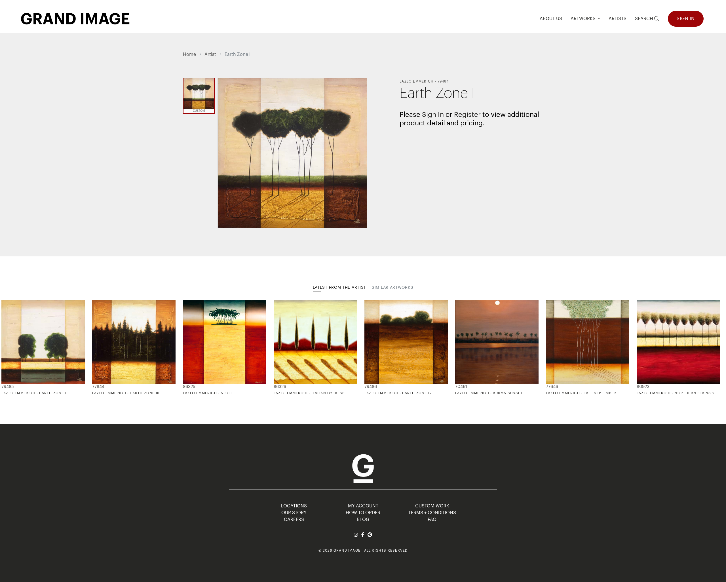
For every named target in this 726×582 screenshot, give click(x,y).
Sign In (686, 18)
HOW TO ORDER (363, 513)
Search (644, 18)
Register (467, 114)
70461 (461, 387)
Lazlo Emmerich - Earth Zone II (34, 393)
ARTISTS (617, 18)
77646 (552, 387)
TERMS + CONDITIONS (432, 513)
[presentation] (187, 348)
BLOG (363, 519)
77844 (98, 387)
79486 (370, 387)
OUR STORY (294, 513)
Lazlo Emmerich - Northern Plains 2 (676, 393)
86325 (189, 387)
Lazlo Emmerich (417, 81)
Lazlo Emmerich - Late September (581, 393)
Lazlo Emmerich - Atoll (208, 393)
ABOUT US (551, 18)
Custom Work (432, 506)
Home (189, 54)
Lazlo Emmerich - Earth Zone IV (398, 393)
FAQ (432, 519)
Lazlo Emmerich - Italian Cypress (309, 393)
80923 (643, 387)
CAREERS (294, 519)
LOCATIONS (294, 506)
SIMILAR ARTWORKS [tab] (392, 288)
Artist (210, 54)
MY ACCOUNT (363, 506)
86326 (280, 387)
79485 (7, 387)
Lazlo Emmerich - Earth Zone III (125, 393)
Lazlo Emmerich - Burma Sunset (489, 393)
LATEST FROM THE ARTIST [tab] (339, 288)
